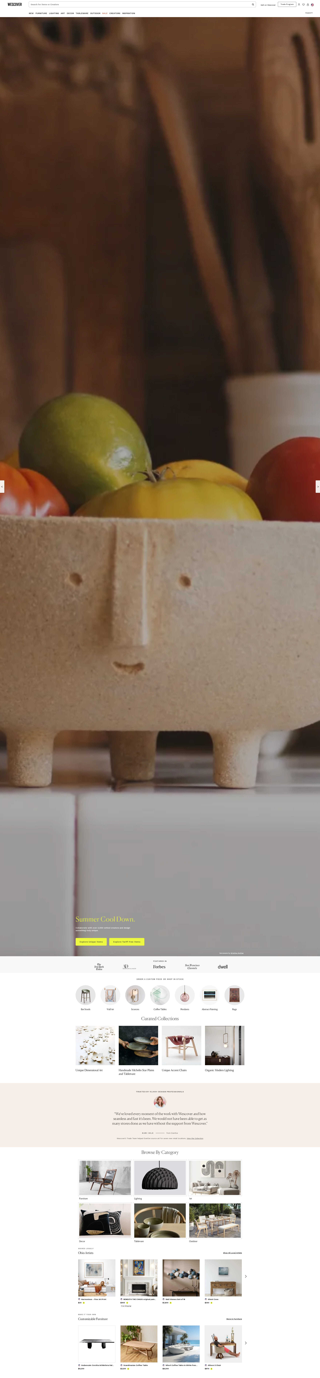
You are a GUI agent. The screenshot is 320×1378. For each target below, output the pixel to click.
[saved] (303, 5)
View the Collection (195, 1138)
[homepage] (15, 4)
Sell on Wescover (268, 5)
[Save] (112, 1263)
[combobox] (142, 4)
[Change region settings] (312, 4)
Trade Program (287, 4)
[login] (299, 4)
